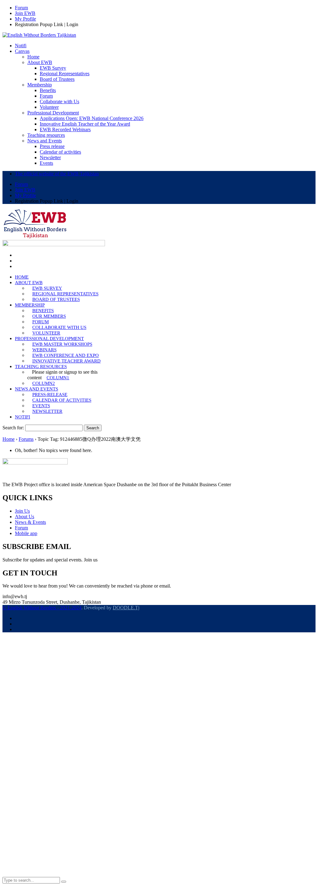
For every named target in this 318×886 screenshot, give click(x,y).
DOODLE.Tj (126, 607)
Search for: (13, 427)
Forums (26, 439)
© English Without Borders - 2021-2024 (41, 607)
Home (8, 439)
